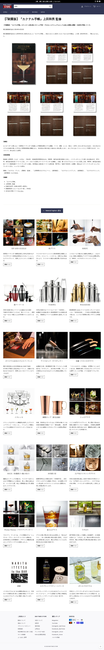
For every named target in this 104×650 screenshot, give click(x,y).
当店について (38, 620)
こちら (21, 191)
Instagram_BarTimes (58, 626)
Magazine (55, 620)
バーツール (14, 12)
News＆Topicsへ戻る (53, 211)
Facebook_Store (57, 634)
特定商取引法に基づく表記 (25, 632)
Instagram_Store (57, 632)
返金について (21, 623)
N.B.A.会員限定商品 (40, 634)
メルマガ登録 (55, 637)
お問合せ (37, 629)
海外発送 (35, 12)
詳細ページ (7, 264)
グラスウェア (25, 12)
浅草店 (43, 12)
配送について (21, 620)
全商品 (5, 12)
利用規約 (20, 629)
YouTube (55, 623)
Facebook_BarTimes (58, 629)
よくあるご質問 (22, 637)
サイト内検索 (21, 634)
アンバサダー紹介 (40, 632)
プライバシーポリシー (24, 626)
